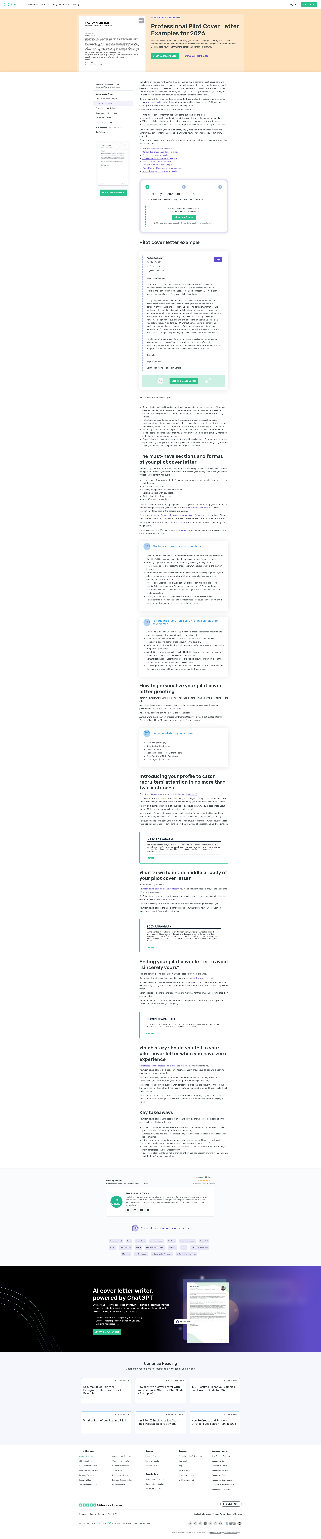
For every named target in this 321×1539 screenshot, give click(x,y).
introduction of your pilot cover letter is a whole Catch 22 (170, 794)
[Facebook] (215, 1523)
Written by (107, 85)
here (148, 1523)
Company (83, 1514)
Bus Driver (171, 1241)
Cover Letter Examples (165, 17)
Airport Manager (156, 1241)
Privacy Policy (219, 1514)
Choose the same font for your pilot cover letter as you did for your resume (174, 515)
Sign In (293, 4)
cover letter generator (182, 530)
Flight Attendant (116, 1241)
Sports (183, 1247)
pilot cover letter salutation (168, 708)
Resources (183, 1451)
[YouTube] (220, 1523)
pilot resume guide (154, 102)
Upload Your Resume (184, 217)
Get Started (309, 4)
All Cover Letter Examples (186, 1254)
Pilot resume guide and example (157, 148)
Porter (112, 1247)
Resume (31, 4)
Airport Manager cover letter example (159, 171)
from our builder (180, 522)
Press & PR (112, 1514)
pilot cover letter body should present (161, 888)
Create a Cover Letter (165, 56)
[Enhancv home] (13, 4)
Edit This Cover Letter (184, 381)
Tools (44, 4)
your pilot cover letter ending (201, 978)
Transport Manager (187, 1241)
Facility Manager (141, 1254)
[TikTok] (210, 1523)
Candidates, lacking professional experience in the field (164, 1065)
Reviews (102, 1514)
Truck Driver (140, 1241)
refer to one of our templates (199, 507)
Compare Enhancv (220, 1451)
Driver (129, 1241)
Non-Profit (172, 1247)
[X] (205, 1523)
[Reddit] (190, 1523)
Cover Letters (151, 1474)
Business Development (155, 1247)
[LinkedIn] (200, 1523)
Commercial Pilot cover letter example (159, 158)
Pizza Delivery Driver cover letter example (161, 168)
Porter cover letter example (155, 155)
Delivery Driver (125, 1247)
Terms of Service (234, 1514)
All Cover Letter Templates (162, 1254)
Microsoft (126, 1254)
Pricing (76, 4)
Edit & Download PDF (113, 192)
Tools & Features (86, 1451)
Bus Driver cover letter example (156, 161)
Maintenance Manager (199, 1247)
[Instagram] (195, 1523)
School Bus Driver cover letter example (160, 152)
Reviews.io (117, 1505)
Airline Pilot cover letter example (157, 164)
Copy (217, 260)
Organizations (60, 4)
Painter (138, 1247)
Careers (92, 1514)
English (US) (231, 1504)
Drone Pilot (204, 1241)
